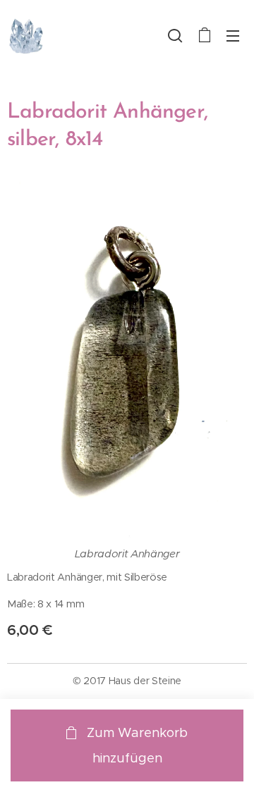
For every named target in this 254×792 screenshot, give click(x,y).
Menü (233, 35)
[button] (174, 35)
